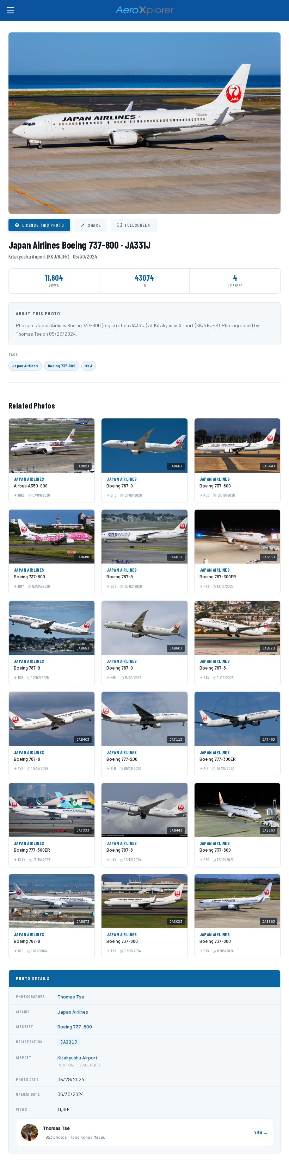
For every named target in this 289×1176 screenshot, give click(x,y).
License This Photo (39, 225)
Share (90, 225)
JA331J (68, 1042)
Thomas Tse (70, 997)
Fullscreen (133, 225)
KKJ (88, 365)
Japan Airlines (25, 365)
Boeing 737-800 (61, 365)
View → (261, 1132)
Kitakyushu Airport (77, 1057)
